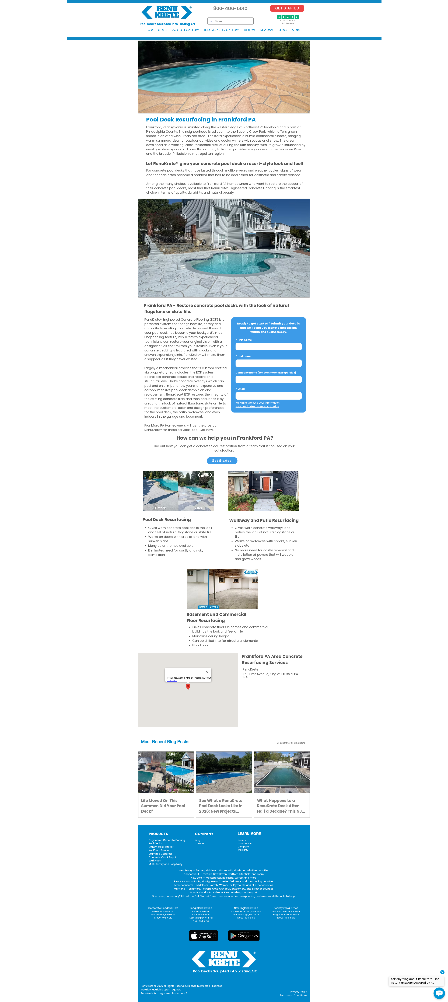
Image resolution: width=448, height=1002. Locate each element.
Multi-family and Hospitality (165, 864)
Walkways (155, 860)
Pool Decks (155, 843)
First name (244, 340)
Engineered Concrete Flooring (167, 840)
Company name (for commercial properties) (266, 372)
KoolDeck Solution (159, 850)
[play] (302, 110)
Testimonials (245, 843)
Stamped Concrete (161, 854)
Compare (243, 846)
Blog (197, 840)
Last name (243, 356)
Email (240, 389)
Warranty (243, 849)
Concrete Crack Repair (163, 857)
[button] (157, 30)
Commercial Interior (161, 847)
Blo (170, 741)
